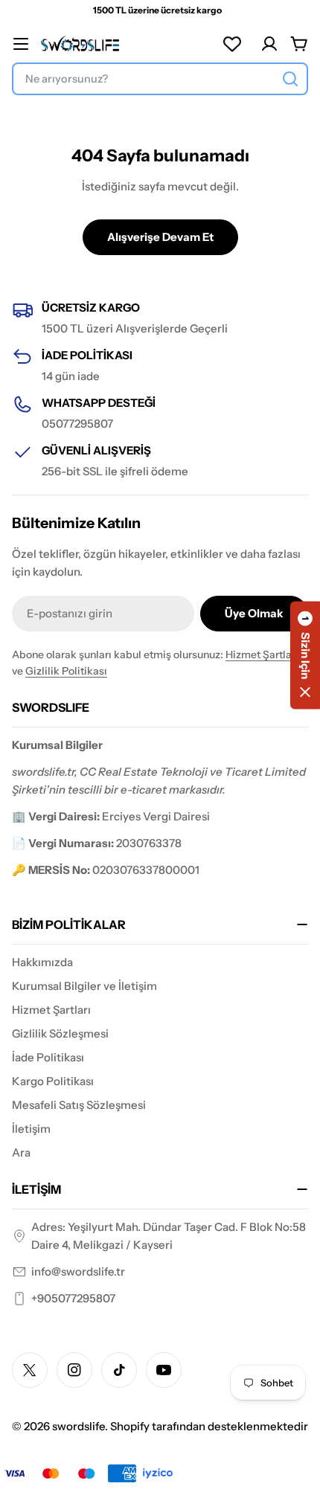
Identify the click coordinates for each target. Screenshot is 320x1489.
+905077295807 (73, 1298)
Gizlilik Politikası (66, 671)
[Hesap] (269, 44)
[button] (305, 655)
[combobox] (160, 78)
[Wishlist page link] (232, 44)
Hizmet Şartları (261, 654)
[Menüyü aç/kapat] (21, 44)
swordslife (78, 1426)
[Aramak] (290, 78)
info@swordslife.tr (78, 1271)
